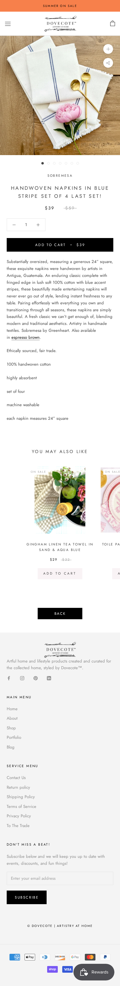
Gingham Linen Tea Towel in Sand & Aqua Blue (60, 547)
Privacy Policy (19, 816)
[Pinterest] (35, 677)
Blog (11, 747)
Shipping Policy (21, 797)
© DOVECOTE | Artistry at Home (60, 926)
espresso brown (25, 337)
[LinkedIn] (49, 677)
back (60, 613)
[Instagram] (22, 677)
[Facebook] (9, 677)
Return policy (18, 787)
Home (12, 709)
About (12, 718)
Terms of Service (21, 806)
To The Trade (18, 826)
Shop (11, 728)
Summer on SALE (60, 6)
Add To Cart (59, 573)
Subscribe (27, 897)
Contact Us (16, 778)
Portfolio (14, 737)
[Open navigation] (8, 24)
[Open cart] (112, 23)
